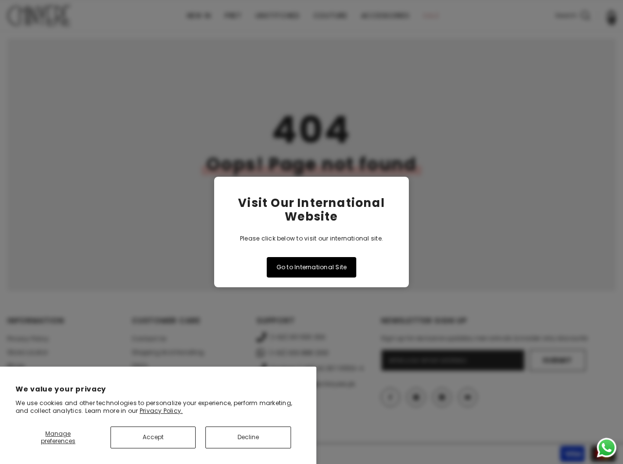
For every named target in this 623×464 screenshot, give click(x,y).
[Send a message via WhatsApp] (606, 447)
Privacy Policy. (161, 411)
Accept (153, 437)
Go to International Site (311, 267)
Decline (248, 437)
